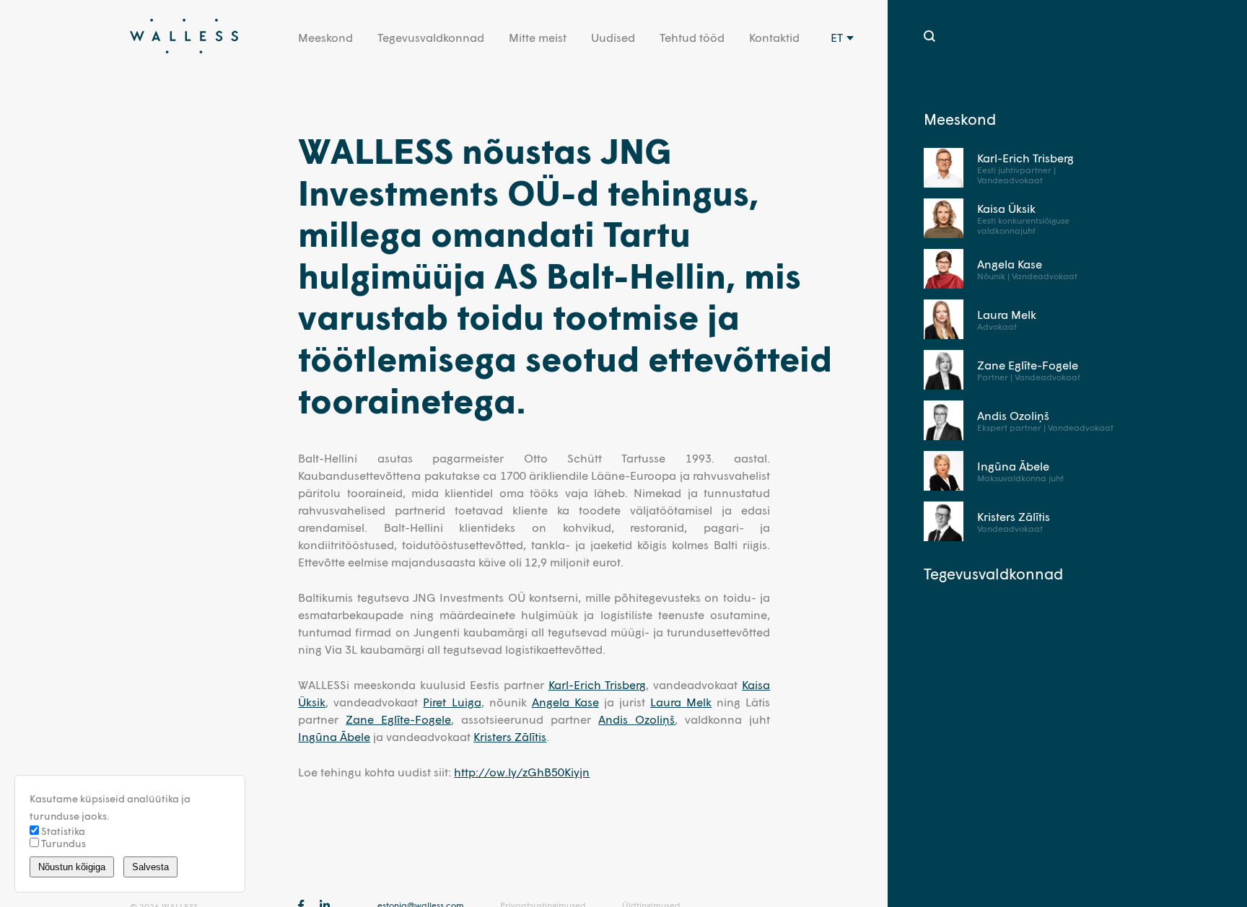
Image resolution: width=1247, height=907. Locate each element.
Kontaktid (774, 37)
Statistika (62, 831)
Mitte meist (537, 37)
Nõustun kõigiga (71, 867)
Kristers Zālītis (509, 736)
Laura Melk (681, 702)
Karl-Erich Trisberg (597, 684)
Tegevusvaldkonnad (430, 37)
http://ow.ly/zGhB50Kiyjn (522, 772)
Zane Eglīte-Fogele (398, 719)
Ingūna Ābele (334, 736)
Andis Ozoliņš (636, 719)
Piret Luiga (452, 702)
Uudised (613, 37)
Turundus (62, 843)
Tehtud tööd (692, 37)
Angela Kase (565, 702)
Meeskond (325, 37)
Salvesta (150, 867)
